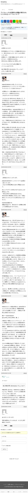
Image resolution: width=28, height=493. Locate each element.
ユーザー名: (4, 436)
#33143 (25, 373)
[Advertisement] (14, 469)
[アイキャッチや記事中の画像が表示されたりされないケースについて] (8, 21)
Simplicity (4, 2)
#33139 (25, 296)
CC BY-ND (7, 486)
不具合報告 (8, 23)
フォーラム (3, 23)
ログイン (4, 449)
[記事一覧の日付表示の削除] (14, 491)
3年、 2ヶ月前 (6, 28)
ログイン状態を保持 (7, 445)
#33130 (25, 73)
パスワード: (4, 441)
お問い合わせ (11, 484)
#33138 (25, 209)
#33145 (25, 406)
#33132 (25, 167)
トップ (5, 484)
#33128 (25, 38)
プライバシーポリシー (19, 484)
